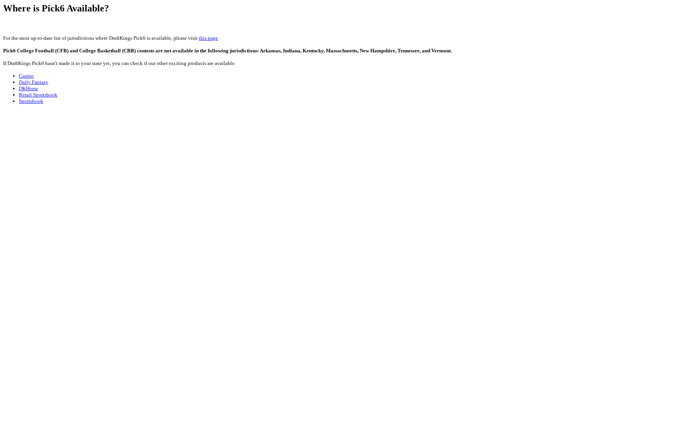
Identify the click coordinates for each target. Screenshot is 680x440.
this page (208, 38)
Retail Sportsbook (38, 95)
